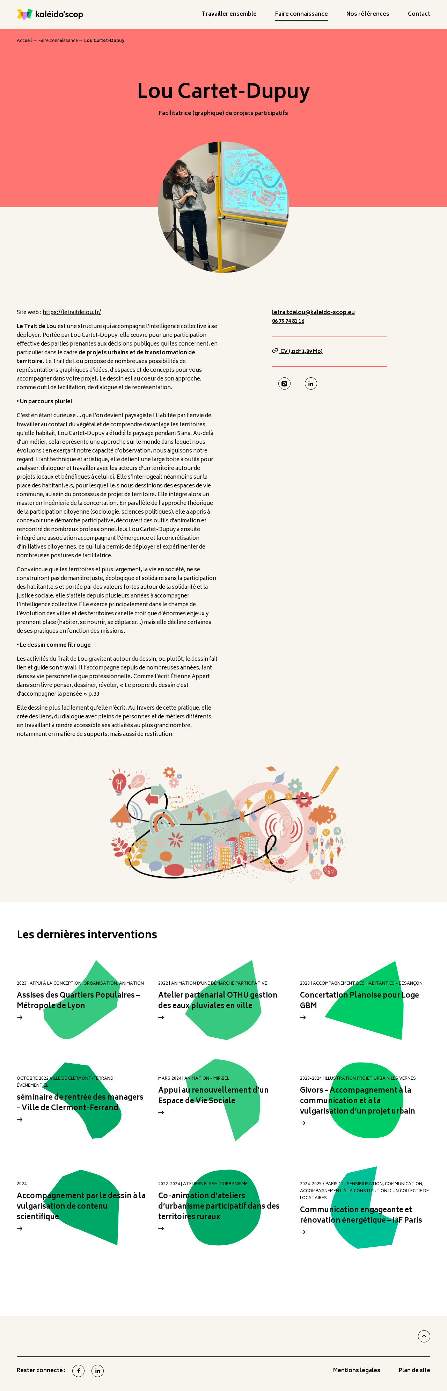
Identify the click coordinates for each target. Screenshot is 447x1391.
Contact (419, 15)
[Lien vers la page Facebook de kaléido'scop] (78, 1371)
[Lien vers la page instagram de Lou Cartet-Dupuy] (284, 383)
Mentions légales (356, 1372)
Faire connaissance (301, 15)
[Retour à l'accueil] (50, 14)
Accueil (24, 41)
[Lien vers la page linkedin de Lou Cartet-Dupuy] (311, 383)
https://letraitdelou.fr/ (72, 313)
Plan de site (414, 1372)
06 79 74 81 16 (288, 321)
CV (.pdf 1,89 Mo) (301, 351)
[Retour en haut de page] (424, 1336)
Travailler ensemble (229, 15)
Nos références (367, 15)
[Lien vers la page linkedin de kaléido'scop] (97, 1371)
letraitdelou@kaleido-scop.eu (313, 313)
